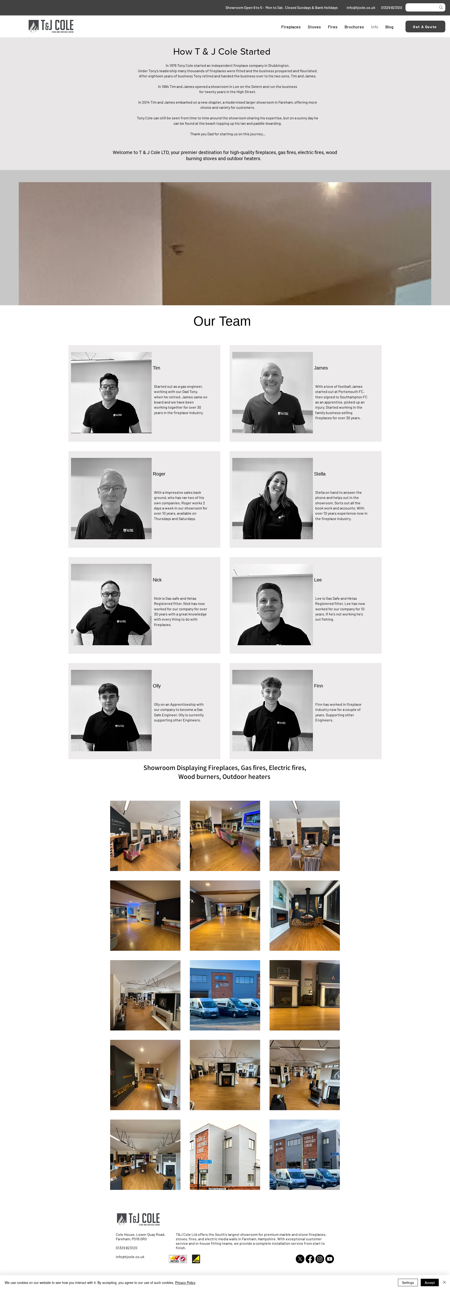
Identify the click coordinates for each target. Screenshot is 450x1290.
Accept (430, 1282)
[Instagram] (319, 1259)
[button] (291, 27)
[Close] (444, 1282)
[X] (300, 1259)
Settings (408, 1282)
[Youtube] (329, 1259)
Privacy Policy (185, 1282)
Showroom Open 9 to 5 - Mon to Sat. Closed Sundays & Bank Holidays (282, 7)
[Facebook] (310, 1259)
